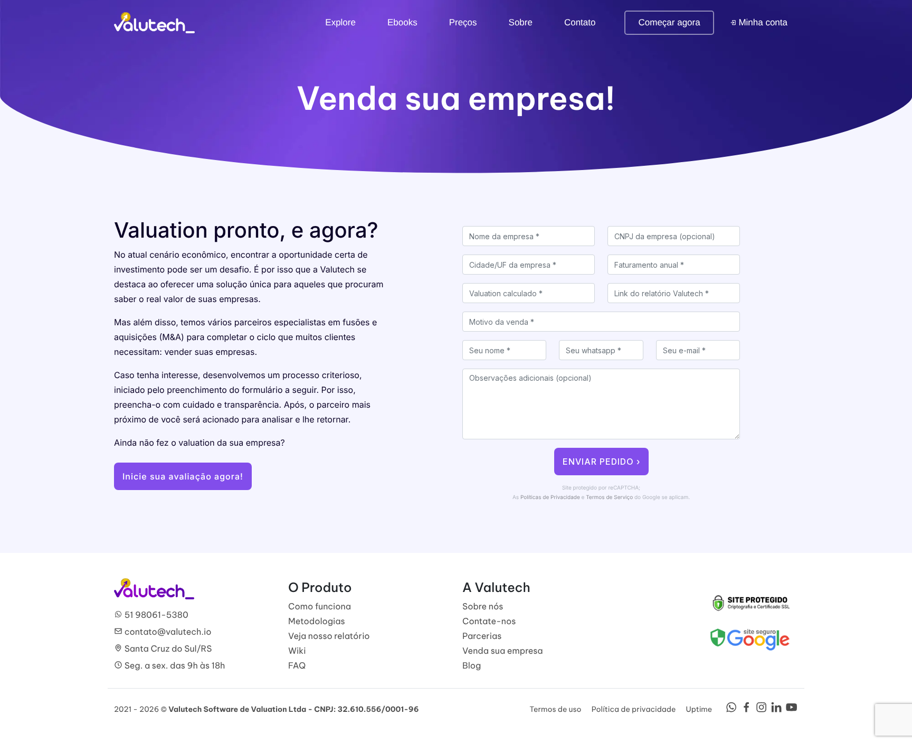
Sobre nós (483, 606)
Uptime (699, 709)
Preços (463, 22)
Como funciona (319, 606)
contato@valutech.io (167, 632)
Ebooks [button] (402, 22)
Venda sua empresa (502, 651)
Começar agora (669, 22)
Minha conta (761, 22)
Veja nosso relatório (329, 636)
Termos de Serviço (609, 497)
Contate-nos (489, 621)
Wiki (297, 651)
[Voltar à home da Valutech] (154, 588)
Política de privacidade (634, 709)
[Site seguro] (750, 602)
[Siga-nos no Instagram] (761, 710)
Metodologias (316, 621)
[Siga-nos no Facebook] (746, 710)
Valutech (154, 22)
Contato (580, 22)
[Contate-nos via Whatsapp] (731, 710)
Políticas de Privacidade (550, 497)
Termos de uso (555, 709)
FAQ (297, 666)
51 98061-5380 (155, 615)
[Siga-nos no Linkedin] (776, 710)
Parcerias (482, 636)
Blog (471, 666)
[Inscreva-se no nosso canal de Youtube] (791, 710)
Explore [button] (340, 22)
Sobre (521, 22)
